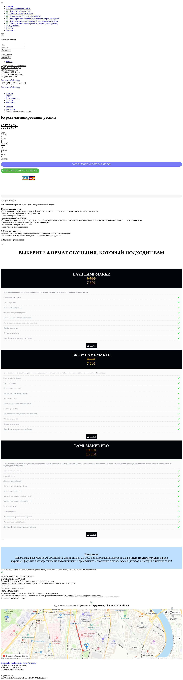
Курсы (8, 96)
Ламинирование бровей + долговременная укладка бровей (33, 18)
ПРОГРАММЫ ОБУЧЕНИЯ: (18, 8)
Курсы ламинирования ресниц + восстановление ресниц (33, 21)
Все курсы (10, 109)
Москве (5, 57)
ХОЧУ (93, 346)
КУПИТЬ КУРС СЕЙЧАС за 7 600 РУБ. (20, 171)
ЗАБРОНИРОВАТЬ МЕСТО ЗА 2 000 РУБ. (91, 164)
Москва (9, 62)
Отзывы (9, 28)
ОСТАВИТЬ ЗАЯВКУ (10, 591)
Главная (9, 6)
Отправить (6, 50)
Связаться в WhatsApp (10, 80)
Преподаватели (12, 26)
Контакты (10, 30)
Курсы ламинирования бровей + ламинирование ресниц (33, 23)
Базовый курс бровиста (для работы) (24, 16)
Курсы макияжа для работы (20, 13)
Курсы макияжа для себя (19, 11)
